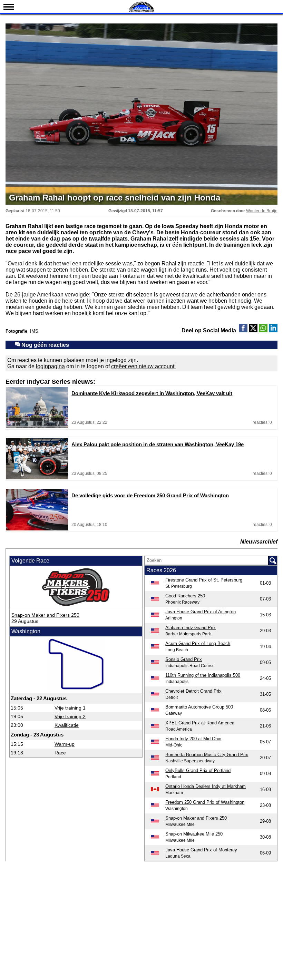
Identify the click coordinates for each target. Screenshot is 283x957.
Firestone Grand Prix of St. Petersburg (203, 580)
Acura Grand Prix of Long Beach (197, 643)
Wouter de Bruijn (261, 210)
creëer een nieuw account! (143, 366)
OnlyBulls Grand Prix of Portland (198, 770)
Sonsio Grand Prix (183, 659)
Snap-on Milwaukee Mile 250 (194, 834)
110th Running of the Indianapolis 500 (202, 675)
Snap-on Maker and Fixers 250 (45, 615)
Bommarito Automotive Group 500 (199, 707)
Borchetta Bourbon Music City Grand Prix (206, 754)
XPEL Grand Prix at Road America (199, 722)
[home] (141, 11)
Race (60, 752)
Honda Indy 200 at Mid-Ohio (193, 738)
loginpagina (50, 366)
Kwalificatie (67, 725)
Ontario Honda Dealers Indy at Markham (205, 786)
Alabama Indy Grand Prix (190, 627)
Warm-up (65, 744)
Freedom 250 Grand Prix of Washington (204, 802)
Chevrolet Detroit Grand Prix (193, 691)
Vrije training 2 (70, 716)
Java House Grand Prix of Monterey (201, 849)
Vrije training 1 (70, 708)
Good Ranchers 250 (185, 595)
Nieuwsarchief (258, 542)
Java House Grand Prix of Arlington (200, 611)
